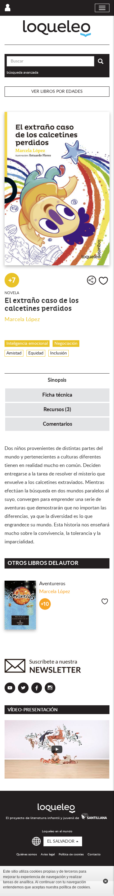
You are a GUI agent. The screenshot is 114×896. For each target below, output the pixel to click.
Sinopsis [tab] (57, 380)
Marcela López (22, 319)
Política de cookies (71, 854)
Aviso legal (48, 854)
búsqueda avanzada (22, 72)
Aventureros (52, 583)
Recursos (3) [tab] (57, 409)
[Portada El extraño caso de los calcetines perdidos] (57, 188)
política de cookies (74, 887)
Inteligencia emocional (27, 343)
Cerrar (105, 881)
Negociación (66, 343)
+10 (45, 604)
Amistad (14, 353)
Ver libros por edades (57, 91)
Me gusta (103, 281)
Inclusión (58, 353)
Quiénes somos (26, 854)
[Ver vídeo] (57, 749)
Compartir (91, 280)
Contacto (94, 854)
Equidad (35, 353)
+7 (12, 280)
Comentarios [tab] (57, 424)
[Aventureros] (20, 605)
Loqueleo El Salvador (57, 28)
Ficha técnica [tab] (57, 395)
